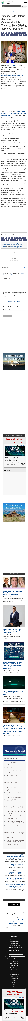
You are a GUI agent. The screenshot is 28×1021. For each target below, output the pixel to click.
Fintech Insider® (14, 941)
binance (11, 246)
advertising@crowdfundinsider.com (17, 958)
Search (23, 6)
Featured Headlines (14, 974)
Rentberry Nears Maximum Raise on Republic (15, 879)
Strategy (14, 982)
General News (14, 976)
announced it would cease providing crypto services (12, 75)
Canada (23, 243)
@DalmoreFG (19, 920)
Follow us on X (14, 904)
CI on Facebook (14, 963)
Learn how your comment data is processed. (13, 273)
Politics (14, 980)
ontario (15, 246)
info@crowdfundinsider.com (16, 954)
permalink (16, 247)
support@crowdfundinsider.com (17, 956)
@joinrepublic (11, 922)
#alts (11, 920)
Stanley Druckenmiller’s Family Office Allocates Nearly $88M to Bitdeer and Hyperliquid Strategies (15, 856)
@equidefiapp (19, 922)
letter (14, 65)
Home (2, 11)
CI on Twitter (14, 961)
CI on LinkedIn (14, 965)
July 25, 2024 (20, 927)
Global (14, 987)
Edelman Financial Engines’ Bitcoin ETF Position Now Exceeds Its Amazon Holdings (15, 864)
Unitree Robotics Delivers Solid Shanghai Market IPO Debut (15, 872)
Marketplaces (14, 978)
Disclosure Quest (14, 943)
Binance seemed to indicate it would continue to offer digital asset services (13, 113)
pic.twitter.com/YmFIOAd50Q (15, 924)
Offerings (14, 985)
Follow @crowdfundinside (14, 301)
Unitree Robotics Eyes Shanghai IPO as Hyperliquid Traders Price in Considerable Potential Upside (15, 886)
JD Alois (15, 38)
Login (24, 267)
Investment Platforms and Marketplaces (9, 244)
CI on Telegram (14, 969)
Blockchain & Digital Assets (12, 11)
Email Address (6, 309)
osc (7, 247)
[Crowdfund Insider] (7, 2)
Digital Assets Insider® (14, 945)
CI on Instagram (14, 967)
